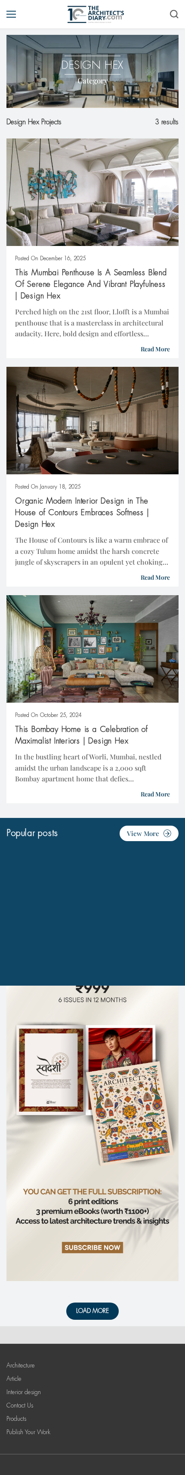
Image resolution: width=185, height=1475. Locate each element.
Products (16, 1419)
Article (14, 1379)
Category (92, 80)
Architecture (20, 1365)
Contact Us (19, 1405)
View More (143, 833)
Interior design (23, 1392)
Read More (155, 349)
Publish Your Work (28, 1432)
